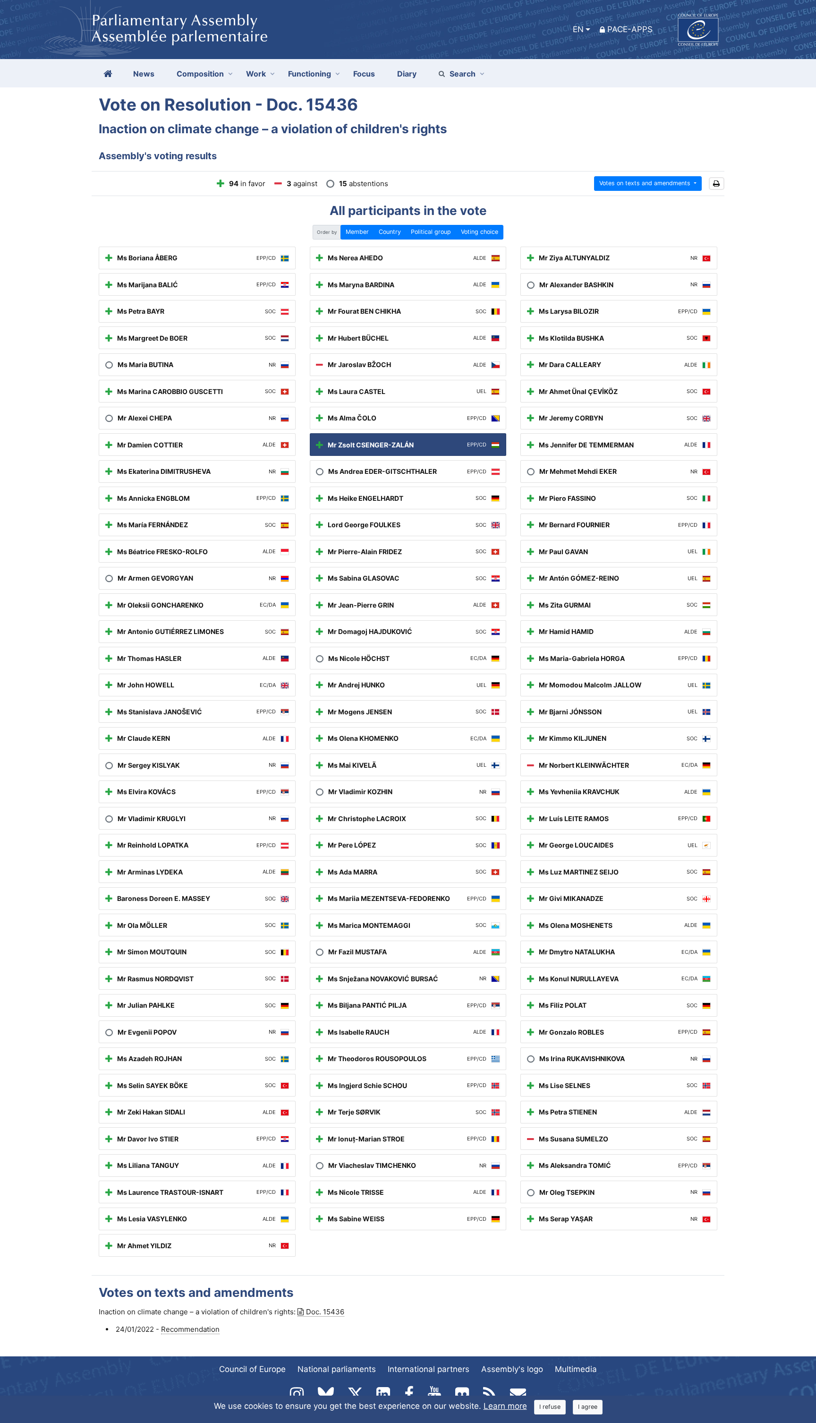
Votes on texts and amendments (645, 183)
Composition (200, 73)
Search (463, 73)
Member (357, 231)
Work (256, 73)
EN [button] (578, 29)
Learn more (505, 1406)
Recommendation (190, 1329)
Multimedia (576, 1369)
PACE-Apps (630, 29)
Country (390, 231)
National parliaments (337, 1369)
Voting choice (479, 231)
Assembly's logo (512, 1369)
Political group (431, 231)
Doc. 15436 (325, 1311)
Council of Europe (252, 1369)
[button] (716, 183)
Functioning (309, 73)
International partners (428, 1369)
